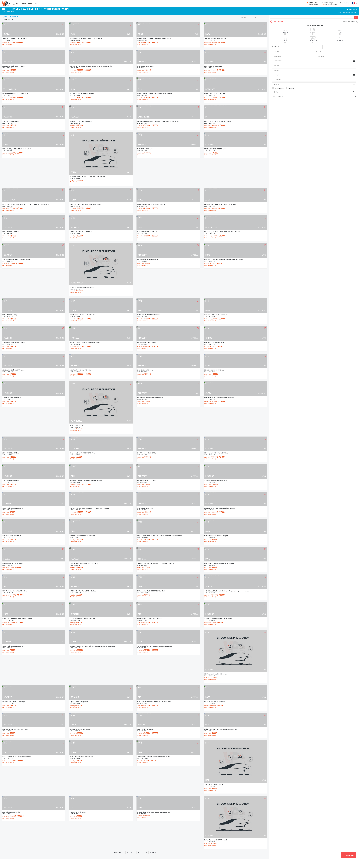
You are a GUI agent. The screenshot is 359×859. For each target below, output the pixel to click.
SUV (285, 40)
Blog (36, 4)
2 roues (340, 32)
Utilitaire (313, 32)
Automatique (279, 88)
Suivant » (153, 853)
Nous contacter (344, 3)
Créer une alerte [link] (277, 21)
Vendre (30, 4)
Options (352, 84)
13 (147, 853)
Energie (352, 75)
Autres (339, 40)
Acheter (23, 4)
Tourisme (285, 32)
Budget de (275, 46)
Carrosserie (351, 79)
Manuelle (291, 88)
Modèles (352, 70)
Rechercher (356, 17)
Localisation (351, 61)
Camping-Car (313, 40)
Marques (352, 65)
